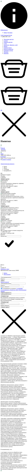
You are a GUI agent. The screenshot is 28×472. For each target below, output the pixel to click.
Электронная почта (6, 277)
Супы (5, 43)
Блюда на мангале (8, 49)
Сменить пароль (5, 307)
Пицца (5, 46)
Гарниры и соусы (8, 50)
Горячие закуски (8, 42)
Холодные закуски (9, 39)
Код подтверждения (6, 300)
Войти (5, 273)
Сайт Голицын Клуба (6, 35)
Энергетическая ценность (7, 164)
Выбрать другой (5, 179)
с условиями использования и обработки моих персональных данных (13, 290)
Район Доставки (8, 32)
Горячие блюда (8, 47)
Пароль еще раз (5, 286)
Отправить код (4, 296)
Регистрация (7, 274)
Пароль (3, 279)
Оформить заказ (5, 269)
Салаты (6, 40)
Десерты (6, 52)
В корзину (3, 156)
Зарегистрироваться (6, 292)
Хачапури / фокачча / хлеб (11, 45)
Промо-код (3, 236)
